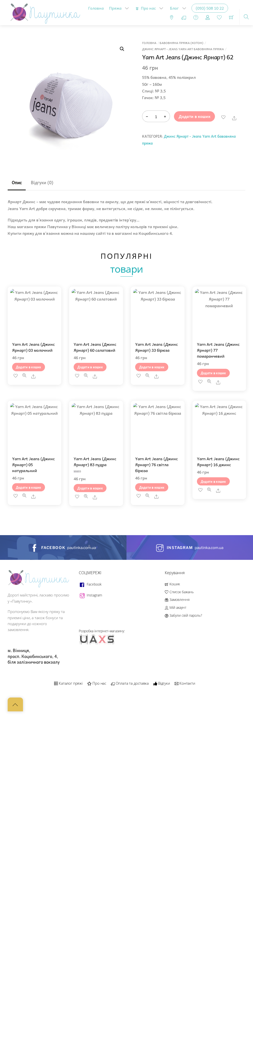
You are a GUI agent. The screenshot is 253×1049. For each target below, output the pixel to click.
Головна (96, 8)
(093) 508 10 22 (210, 8)
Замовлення (179, 599)
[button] (122, 48)
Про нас (148, 8)
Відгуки (163, 683)
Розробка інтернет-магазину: (102, 631)
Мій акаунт (177, 607)
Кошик (174, 584)
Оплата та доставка (131, 683)
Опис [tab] (17, 182)
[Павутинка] (44, 12)
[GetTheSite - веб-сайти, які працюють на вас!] (97, 643)
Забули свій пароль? (185, 615)
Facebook (94, 584)
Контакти (186, 683)
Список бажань (181, 592)
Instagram (94, 595)
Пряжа (115, 8)
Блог (174, 8)
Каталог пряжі (70, 683)
